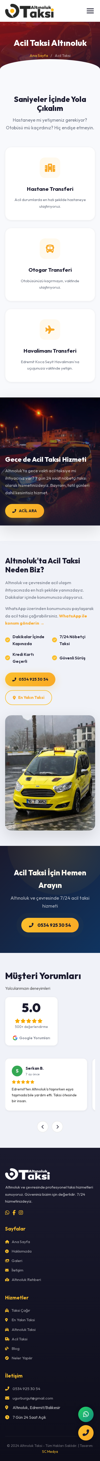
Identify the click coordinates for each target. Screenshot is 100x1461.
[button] (90, 11)
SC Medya (50, 1451)
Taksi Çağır (20, 1310)
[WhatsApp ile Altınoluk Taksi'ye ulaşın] (86, 1414)
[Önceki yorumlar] (42, 1126)
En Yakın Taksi (31, 697)
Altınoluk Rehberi (26, 1279)
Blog (15, 1348)
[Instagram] (21, 1212)
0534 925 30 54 (33, 679)
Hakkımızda (21, 1251)
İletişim (17, 1270)
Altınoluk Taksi (23, 1329)
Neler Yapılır (22, 1357)
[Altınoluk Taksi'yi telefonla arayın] (86, 1433)
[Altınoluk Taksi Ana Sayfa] (30, 11)
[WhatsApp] (7, 1212)
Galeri (16, 1260)
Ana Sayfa (38, 55)
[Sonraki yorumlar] (57, 1126)
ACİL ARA (28, 510)
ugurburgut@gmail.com (33, 1398)
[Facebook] (14, 1212)
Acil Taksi (19, 1339)
